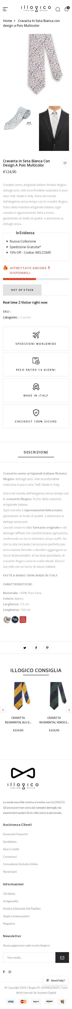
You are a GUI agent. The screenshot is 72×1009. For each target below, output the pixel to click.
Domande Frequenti (15, 834)
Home (7, 21)
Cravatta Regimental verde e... (54, 719)
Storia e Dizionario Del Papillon (22, 908)
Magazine (9, 923)
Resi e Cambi (11, 849)
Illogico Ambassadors (16, 916)
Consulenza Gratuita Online (20, 864)
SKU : (7, 311)
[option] (18, 713)
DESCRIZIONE (36, 452)
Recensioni (10, 871)
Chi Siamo (9, 893)
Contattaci (10, 856)
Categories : (10, 317)
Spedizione (10, 841)
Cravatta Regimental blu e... (18, 719)
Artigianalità (10, 901)
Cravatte (25, 317)
